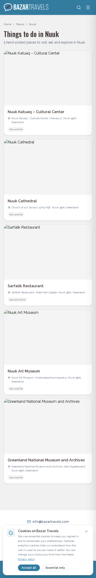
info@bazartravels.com (51, 522)
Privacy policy (26, 559)
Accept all (29, 567)
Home (7, 24)
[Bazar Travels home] (26, 7)
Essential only (55, 567)
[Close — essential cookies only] (86, 531)
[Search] (79, 7)
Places (20, 24)
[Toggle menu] (88, 7)
